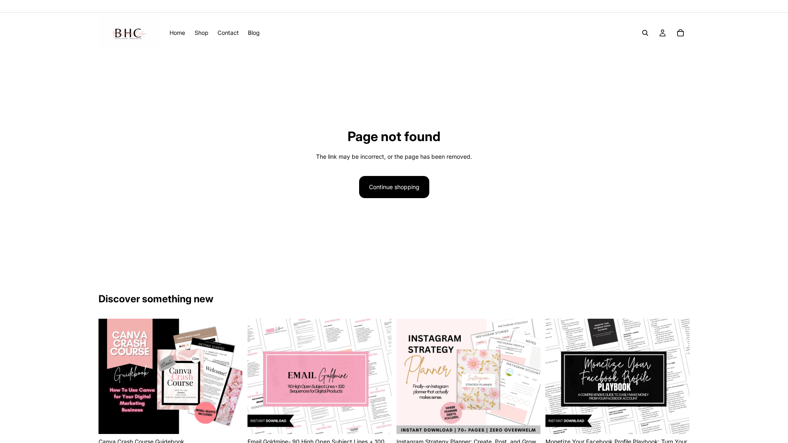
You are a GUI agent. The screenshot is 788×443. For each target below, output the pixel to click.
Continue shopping (394, 186)
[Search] (645, 33)
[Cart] (680, 33)
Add (236, 421)
